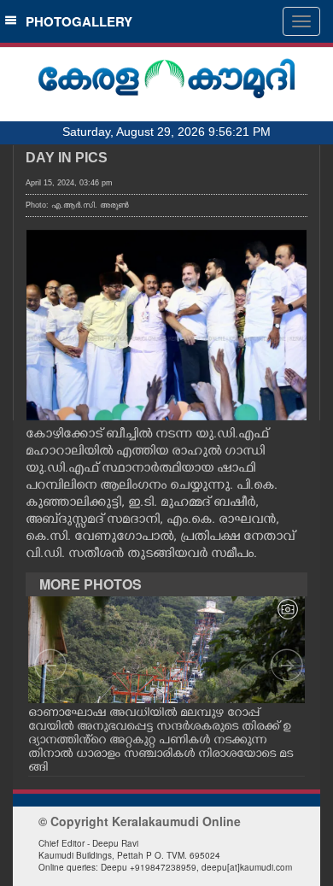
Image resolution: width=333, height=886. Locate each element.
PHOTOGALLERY (75, 21)
